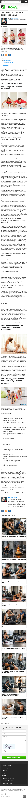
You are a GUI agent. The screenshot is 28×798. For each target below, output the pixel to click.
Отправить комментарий (14, 757)
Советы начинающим (8, 62)
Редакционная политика (7, 778)
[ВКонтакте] (2, 55)
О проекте (4, 770)
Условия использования (5, 796)
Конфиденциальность (5, 793)
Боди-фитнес (4, 26)
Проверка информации (7, 780)
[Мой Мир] (9, 55)
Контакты (4, 775)
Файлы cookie (3, 794)
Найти (20, 1)
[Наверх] (24, 796)
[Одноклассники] (6, 55)
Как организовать (7, 60)
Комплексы (5, 65)
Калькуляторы (5, 768)
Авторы (4, 773)
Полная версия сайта (7, 783)
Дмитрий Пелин (14, 18)
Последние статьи (6, 765)
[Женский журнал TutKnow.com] (9, 7)
